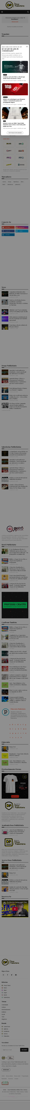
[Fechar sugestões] (15, 555)
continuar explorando (15, 132)
